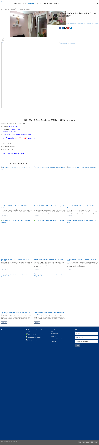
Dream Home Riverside (57, 338)
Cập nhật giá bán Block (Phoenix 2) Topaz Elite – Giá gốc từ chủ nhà (15, 313)
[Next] (6, 38)
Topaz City (53, 341)
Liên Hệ (56, 3)
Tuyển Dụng (48, 3)
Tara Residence (24, 9)
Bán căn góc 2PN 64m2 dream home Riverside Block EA (81, 206)
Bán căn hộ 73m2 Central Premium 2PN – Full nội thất (48, 259)
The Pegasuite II (55, 333)
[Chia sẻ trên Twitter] (63, 28)
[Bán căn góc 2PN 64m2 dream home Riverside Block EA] (82, 185)
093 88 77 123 (32, 334)
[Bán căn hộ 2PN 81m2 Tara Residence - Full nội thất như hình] (16, 238)
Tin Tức (39, 3)
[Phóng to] (3, 39)
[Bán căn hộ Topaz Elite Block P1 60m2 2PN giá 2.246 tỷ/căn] (82, 238)
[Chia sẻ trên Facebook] (60, 28)
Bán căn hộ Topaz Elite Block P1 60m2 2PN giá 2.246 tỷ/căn (81, 259)
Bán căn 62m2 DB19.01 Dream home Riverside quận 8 (49, 205)
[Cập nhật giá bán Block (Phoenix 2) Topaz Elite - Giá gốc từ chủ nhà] (16, 292)
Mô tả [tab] (2, 116)
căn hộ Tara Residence (66, 23)
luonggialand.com (33, 340)
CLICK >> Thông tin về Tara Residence (14, 153)
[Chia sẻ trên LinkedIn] (70, 28)
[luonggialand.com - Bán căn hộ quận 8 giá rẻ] (6, 3)
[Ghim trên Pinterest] (68, 28)
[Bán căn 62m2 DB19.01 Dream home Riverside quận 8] (49, 185)
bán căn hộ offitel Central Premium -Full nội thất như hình (15, 206)
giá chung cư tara (86, 23)
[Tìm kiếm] (97, 3)
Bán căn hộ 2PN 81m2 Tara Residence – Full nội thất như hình (15, 259)
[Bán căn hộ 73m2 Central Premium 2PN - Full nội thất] (49, 238)
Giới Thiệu (17, 3)
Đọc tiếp (4, 215)
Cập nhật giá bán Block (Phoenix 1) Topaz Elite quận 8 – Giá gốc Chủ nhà (49, 313)
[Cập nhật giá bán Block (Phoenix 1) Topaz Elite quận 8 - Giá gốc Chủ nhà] (49, 292)
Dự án (24, 3)
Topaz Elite (54, 336)
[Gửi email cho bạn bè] (65, 28)
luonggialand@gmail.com (35, 337)
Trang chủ (5, 9)
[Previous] (1, 109)
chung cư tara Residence (76, 23)
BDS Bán (31, 3)
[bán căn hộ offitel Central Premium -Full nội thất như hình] (16, 185)
